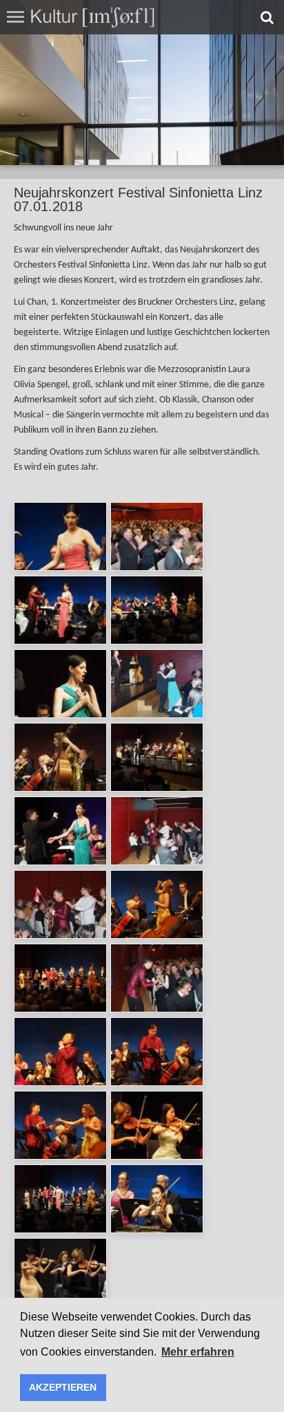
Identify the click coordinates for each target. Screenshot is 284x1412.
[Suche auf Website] (267, 17)
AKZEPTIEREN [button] (63, 1387)
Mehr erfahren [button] (197, 1352)
